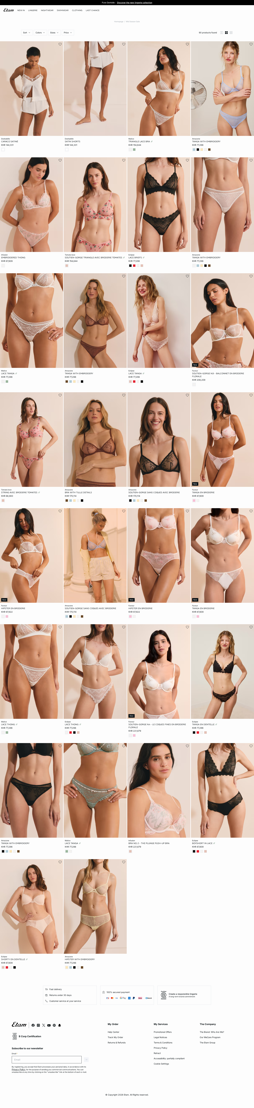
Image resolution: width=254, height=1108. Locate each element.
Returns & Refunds (117, 1042)
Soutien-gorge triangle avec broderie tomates (94, 257)
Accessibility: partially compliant (169, 1058)
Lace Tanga (8, 373)
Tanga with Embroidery (206, 141)
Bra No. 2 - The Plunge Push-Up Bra (148, 843)
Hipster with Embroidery (80, 959)
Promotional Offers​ (163, 1032)
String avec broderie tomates (19, 492)
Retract (157, 1053)
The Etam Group (207, 1042)
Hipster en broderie (13, 608)
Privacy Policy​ (160, 1048)
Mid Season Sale (133, 21)
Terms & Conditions (163, 1042)
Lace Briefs (135, 257)
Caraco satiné (9, 141)
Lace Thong (8, 724)
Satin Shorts (72, 141)
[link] (21, 10)
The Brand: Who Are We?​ (212, 1032)
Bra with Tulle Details (78, 492)
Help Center (113, 1032)
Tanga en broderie (203, 492)
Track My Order (115, 1037)
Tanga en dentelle (203, 724)
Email (14, 1053)
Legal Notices (160, 1037)
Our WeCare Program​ (210, 1037)
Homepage (118, 21)
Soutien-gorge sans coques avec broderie (154, 492)
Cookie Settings (161, 1063)
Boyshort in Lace (202, 843)
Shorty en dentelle (13, 959)
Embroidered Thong (13, 257)
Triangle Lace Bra (139, 141)
